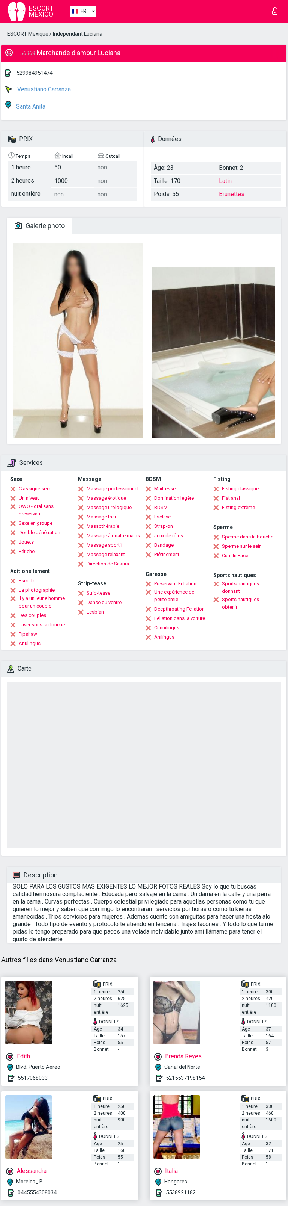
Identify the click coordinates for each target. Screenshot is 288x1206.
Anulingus (29, 643)
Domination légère (174, 498)
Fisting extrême (238, 507)
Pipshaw (28, 634)
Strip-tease (98, 593)
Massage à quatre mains (113, 535)
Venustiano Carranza (43, 89)
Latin (225, 180)
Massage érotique (106, 498)
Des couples (32, 615)
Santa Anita (30, 106)
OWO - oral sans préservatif (36, 510)
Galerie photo (44, 226)
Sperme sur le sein (242, 546)
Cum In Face (235, 555)
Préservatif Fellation (175, 583)
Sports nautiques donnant (240, 587)
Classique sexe (35, 488)
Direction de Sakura (108, 564)
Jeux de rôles (168, 535)
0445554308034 (37, 1192)
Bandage (164, 545)
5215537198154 (185, 1078)
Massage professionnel (112, 488)
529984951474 (34, 73)
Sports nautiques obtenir (240, 603)
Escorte (27, 580)
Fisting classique (240, 488)
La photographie (37, 590)
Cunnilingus (166, 627)
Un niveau (29, 498)
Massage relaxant (106, 554)
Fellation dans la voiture (179, 618)
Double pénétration (39, 532)
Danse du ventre (104, 602)
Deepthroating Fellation (179, 609)
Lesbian (95, 612)
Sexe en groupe (35, 523)
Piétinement (166, 554)
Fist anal (231, 498)
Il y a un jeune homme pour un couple (42, 602)
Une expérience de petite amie (174, 595)
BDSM (161, 507)
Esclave (162, 517)
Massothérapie (103, 526)
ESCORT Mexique (27, 34)
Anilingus (164, 637)
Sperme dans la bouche (247, 537)
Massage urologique (109, 507)
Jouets (26, 542)
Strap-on (163, 526)
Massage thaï (101, 517)
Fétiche (26, 551)
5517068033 (33, 1078)
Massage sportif (105, 545)
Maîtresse (165, 488)
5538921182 (181, 1192)
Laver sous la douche (42, 624)
